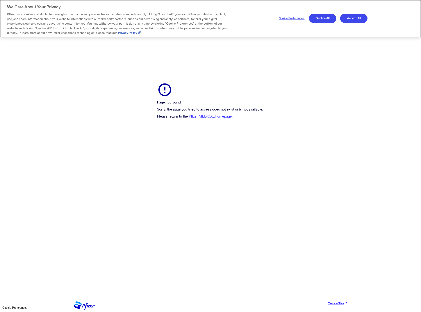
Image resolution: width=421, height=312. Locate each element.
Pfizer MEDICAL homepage (210, 116)
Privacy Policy (127, 33)
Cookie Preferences (14, 307)
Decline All (323, 18)
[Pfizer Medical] (84, 309)
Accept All (354, 18)
